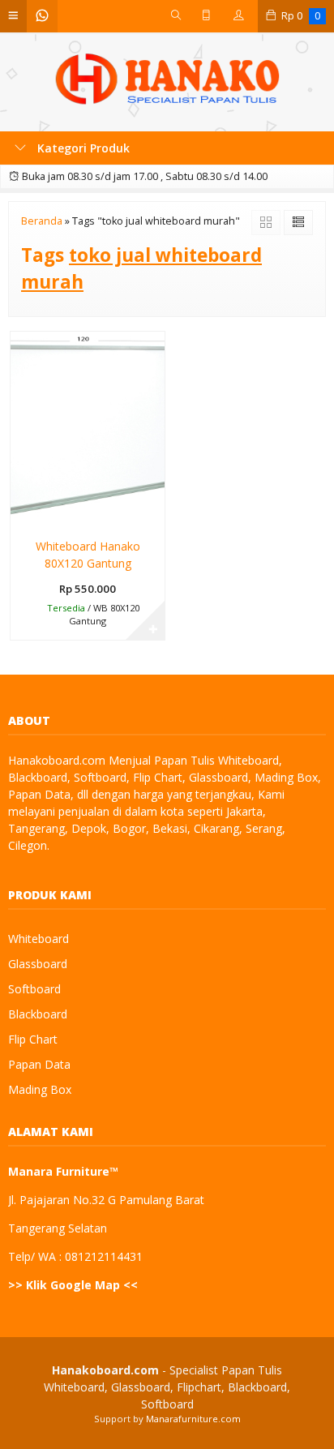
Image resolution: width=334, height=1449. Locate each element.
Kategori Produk (82, 148)
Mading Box (39, 1089)
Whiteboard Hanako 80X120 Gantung (88, 554)
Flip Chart (33, 1039)
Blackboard (37, 1014)
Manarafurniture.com (193, 1419)
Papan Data (39, 1064)
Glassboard (37, 963)
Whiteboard (38, 938)
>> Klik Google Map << (73, 1285)
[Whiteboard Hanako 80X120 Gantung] (88, 429)
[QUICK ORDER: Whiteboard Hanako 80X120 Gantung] (21, 514)
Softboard (34, 989)
